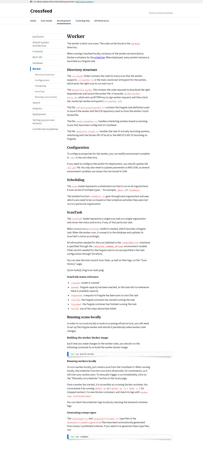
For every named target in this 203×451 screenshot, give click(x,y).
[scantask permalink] (65, 212)
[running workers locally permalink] (65, 361)
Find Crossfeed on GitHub (161, 13)
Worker (37, 68)
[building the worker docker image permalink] (65, 338)
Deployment (39, 114)
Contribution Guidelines (45, 129)
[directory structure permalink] (65, 70)
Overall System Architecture (41, 44)
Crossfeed (41, 11)
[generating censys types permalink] (65, 413)
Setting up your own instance (43, 121)
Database (38, 63)
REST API (37, 57)
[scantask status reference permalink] (65, 277)
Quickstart (38, 36)
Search (36, 102)
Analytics (37, 108)
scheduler (99, 57)
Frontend (38, 51)
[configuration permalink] (65, 148)
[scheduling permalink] (65, 180)
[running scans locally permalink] (65, 317)
